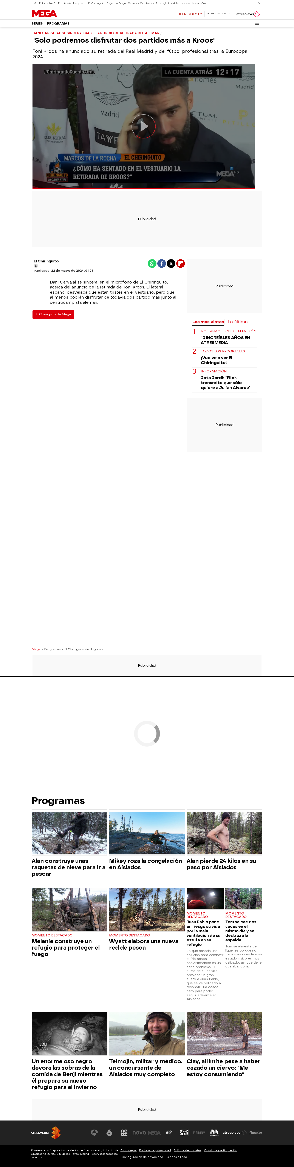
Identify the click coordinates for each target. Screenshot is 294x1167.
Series (37, 23)
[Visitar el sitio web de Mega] (154, 1133)
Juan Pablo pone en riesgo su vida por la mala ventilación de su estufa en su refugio (203, 933)
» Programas (51, 649)
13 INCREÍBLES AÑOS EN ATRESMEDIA (225, 340)
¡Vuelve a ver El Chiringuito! (216, 360)
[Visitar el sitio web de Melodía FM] (214, 1133)
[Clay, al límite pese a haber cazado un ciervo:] (224, 1034)
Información (214, 372)
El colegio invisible (167, 3)
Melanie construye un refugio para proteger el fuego (66, 947)
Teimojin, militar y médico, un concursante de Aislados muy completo (146, 1067)
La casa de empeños (193, 3)
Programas (58, 23)
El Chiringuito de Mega (53, 314)
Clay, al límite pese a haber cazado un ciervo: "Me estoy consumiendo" (223, 1067)
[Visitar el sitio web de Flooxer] (255, 1133)
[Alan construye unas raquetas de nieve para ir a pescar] (69, 833)
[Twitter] (36, 266)
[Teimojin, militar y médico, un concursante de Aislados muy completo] (147, 1034)
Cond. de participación (220, 1150)
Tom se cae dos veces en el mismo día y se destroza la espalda (240, 931)
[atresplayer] (248, 14)
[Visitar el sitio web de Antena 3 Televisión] (94, 1133)
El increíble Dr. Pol (50, 3)
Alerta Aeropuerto (75, 3)
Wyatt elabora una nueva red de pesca (143, 944)
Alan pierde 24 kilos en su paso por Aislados (221, 864)
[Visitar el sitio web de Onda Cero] (184, 1133)
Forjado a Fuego (116, 3)
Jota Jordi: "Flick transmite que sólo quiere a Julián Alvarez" (226, 382)
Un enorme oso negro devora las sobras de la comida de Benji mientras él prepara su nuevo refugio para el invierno (67, 1074)
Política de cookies (187, 1150)
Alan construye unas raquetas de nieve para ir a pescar (68, 867)
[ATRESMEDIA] (46, 1133)
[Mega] (58, 13)
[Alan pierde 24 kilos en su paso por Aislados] (224, 833)
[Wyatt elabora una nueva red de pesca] (147, 910)
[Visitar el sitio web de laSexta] (109, 1133)
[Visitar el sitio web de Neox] (124, 1133)
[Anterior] (35, 3)
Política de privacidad (155, 1150)
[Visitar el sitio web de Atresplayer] (235, 1133)
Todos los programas (223, 351)
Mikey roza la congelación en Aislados (145, 864)
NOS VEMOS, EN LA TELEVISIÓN (228, 331)
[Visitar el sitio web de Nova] (139, 1133)
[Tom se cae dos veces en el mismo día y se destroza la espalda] (243, 899)
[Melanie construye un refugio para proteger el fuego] (69, 910)
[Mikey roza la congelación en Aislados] (147, 833)
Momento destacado (52, 935)
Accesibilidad (177, 1157)
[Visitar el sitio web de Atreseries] (169, 1133)
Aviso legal (128, 1150)
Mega (36, 649)
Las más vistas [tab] (208, 321)
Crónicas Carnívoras (141, 3)
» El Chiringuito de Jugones (82, 649)
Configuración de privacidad (142, 1157)
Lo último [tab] (238, 321)
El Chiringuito (96, 3)
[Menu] (257, 23)
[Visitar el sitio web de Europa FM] (199, 1133)
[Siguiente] (259, 3)
